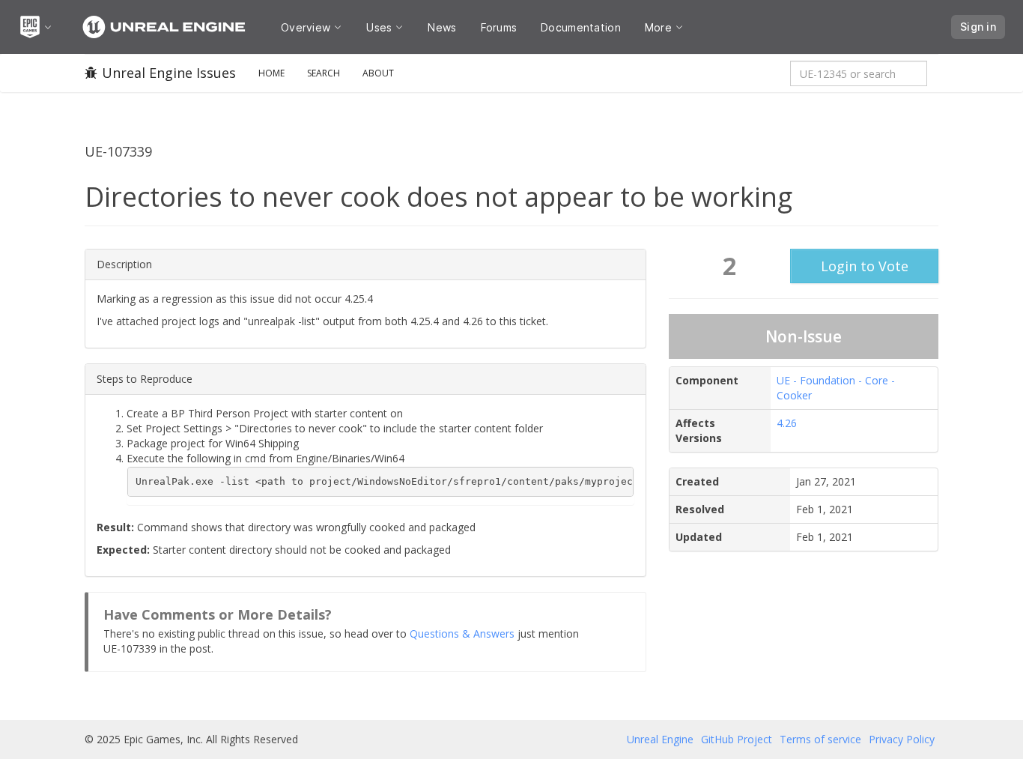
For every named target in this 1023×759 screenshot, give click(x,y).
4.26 (787, 423)
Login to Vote (864, 266)
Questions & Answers (462, 633)
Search (323, 73)
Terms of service (820, 739)
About (378, 73)
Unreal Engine (660, 739)
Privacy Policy (902, 739)
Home (271, 73)
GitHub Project (736, 739)
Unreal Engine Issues (169, 73)
